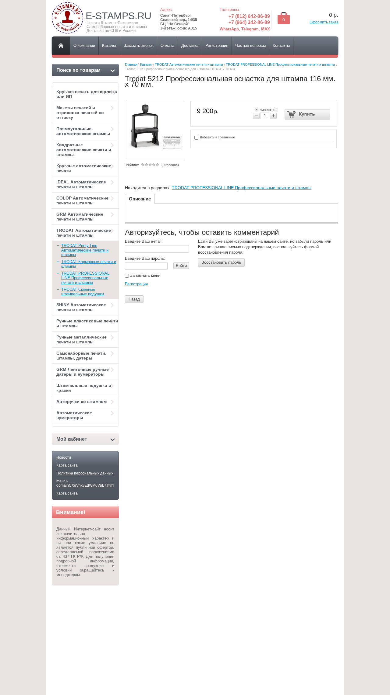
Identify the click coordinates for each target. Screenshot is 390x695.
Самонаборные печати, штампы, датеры (81, 355)
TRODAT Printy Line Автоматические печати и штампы (84, 250)
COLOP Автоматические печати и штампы (82, 200)
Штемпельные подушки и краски (83, 388)
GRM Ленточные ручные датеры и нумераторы (82, 372)
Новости (63, 457)
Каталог (146, 64)
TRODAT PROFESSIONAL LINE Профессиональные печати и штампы (85, 278)
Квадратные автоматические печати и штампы (83, 149)
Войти (181, 265)
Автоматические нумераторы (74, 415)
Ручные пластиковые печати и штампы (87, 323)
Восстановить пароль (221, 262)
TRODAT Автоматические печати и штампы (83, 233)
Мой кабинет (71, 439)
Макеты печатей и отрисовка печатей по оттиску (80, 112)
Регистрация (136, 284)
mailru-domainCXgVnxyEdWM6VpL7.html (85, 483)
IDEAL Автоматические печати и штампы (81, 184)
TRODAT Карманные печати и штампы (88, 264)
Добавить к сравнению (217, 137)
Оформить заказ (324, 22)
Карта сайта (67, 465)
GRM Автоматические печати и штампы (79, 216)
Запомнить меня (144, 275)
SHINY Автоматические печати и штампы (81, 307)
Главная (131, 64)
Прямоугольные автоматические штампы (83, 131)
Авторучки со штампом (81, 401)
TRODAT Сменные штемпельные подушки (82, 291)
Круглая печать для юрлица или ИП (86, 94)
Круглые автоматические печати (83, 168)
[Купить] (308, 114)
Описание (140, 198)
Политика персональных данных (84, 473)
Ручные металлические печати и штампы (81, 339)
